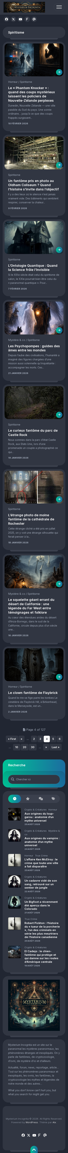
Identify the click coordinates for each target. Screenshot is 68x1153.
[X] (13, 19)
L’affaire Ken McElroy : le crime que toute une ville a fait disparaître (41, 863)
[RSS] (27, 19)
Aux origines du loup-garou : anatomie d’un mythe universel (39, 817)
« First (12, 738)
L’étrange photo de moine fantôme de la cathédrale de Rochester (31, 519)
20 (24, 747)
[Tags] (53, 799)
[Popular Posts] (27, 799)
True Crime (41, 855)
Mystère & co (16, 340)
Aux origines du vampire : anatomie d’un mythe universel (41, 842)
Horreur (13, 82)
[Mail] (34, 19)
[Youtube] (20, 19)
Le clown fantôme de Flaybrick (33, 693)
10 (16, 747)
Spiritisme (26, 82)
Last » (55, 747)
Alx (54, 1122)
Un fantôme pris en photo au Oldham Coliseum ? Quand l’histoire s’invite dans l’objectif (33, 185)
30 (32, 747)
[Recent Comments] (40, 799)
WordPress (32, 1122)
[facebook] (6, 19)
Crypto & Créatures (35, 809)
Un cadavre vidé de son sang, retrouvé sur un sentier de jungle (40, 884)
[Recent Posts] (14, 799)
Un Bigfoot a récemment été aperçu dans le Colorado (41, 905)
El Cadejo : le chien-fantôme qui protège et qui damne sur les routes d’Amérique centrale (41, 956)
